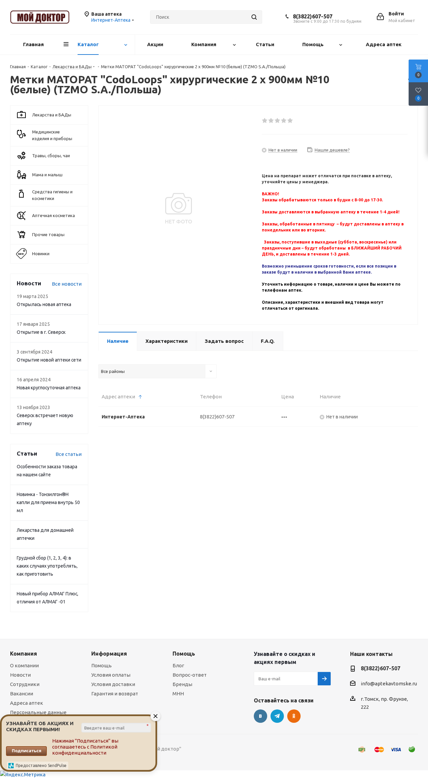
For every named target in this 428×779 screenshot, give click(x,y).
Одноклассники (294, 716)
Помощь (101, 665)
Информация (109, 654)
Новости (20, 675)
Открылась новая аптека (44, 304)
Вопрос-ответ (190, 675)
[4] (284, 120)
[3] (278, 120)
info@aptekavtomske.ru (389, 683)
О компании (24, 665)
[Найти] (254, 17)
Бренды (182, 684)
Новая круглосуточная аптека (49, 387)
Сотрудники (24, 684)
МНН (178, 693)
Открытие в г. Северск (41, 332)
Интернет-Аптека (123, 416)
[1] (265, 120)
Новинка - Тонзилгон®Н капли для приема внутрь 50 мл (48, 502)
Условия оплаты (110, 675)
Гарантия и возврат (114, 693)
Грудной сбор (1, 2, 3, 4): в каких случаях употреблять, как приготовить (47, 566)
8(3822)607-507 (312, 16)
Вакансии (21, 693)
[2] (271, 120)
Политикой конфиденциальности (84, 750)
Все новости (67, 284)
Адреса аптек (26, 703)
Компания (23, 654)
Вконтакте (260, 716)
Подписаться (26, 751)
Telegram (277, 716)
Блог (178, 665)
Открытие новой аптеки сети (49, 360)
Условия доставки (113, 684)
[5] (290, 120)
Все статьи (69, 454)
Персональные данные (38, 712)
